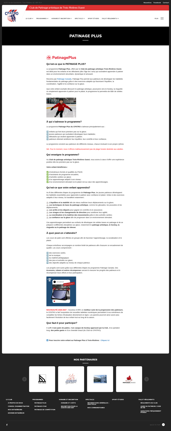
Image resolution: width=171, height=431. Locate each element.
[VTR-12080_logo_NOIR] (42, 379)
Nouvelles (148, 2)
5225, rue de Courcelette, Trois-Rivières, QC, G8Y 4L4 (23, 2)
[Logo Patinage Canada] (129, 379)
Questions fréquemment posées (151, 411)
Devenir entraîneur (16, 413)
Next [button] (146, 379)
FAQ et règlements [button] (109, 18)
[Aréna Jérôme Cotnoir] (100, 379)
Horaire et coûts (68, 403)
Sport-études (93, 18)
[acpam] (71, 379)
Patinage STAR (40, 406)
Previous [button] (24, 379)
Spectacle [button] (79, 18)
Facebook (157, 2)
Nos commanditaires (96, 407)
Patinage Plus (40, 403)
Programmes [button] (41, 18)
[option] (42, 379)
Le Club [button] (28, 18)
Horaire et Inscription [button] (60, 18)
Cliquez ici (105, 340)
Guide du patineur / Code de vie (151, 407)
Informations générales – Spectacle (98, 403)
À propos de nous (15, 403)
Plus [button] (157, 18)
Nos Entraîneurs (15, 409)
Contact (166, 2)
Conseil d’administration (18, 406)
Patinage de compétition (44, 409)
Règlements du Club (149, 403)
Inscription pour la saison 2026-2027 (69, 407)
